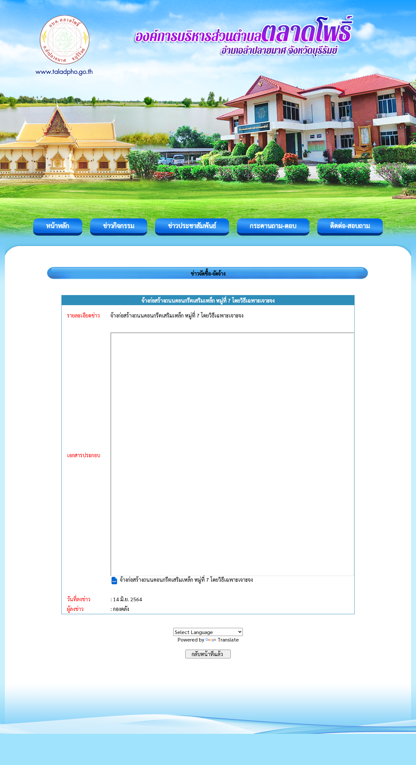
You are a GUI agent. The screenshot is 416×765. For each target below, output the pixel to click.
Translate (228, 639)
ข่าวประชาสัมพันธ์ (192, 225)
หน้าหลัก (57, 225)
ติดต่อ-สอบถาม (350, 225)
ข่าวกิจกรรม (118, 225)
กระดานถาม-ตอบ (273, 225)
